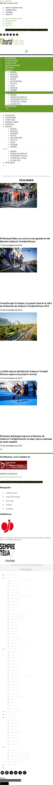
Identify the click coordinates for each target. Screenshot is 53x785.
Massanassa (16, 681)
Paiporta (14, 687)
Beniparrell (15, 666)
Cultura (13, 72)
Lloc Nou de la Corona (20, 675)
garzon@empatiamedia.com (11, 477)
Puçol (12, 634)
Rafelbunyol (15, 637)
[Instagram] (4, 35)
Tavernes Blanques (19, 642)
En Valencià (10, 106)
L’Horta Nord (11, 60)
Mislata (13, 684)
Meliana (14, 622)
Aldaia (13, 660)
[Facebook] (1, 35)
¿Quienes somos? (11, 10)
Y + (6, 92)
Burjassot (14, 598)
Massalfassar (16, 616)
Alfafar (13, 663)
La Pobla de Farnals (19, 613)
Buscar (7, 109)
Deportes (14, 75)
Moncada (14, 625)
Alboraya (14, 583)
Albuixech (15, 586)
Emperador (15, 604)
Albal (12, 654)
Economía (14, 77)
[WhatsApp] (17, 35)
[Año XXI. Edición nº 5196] (14, 8)
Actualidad (10, 58)
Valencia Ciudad (12, 65)
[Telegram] (11, 35)
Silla (12, 702)
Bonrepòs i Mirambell (20, 595)
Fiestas (13, 79)
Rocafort (14, 639)
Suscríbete (9, 12)
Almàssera (15, 592)
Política (13, 84)
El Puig (13, 601)
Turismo (13, 90)
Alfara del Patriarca (19, 589)
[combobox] (10, 780)
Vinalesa (14, 645)
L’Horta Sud (10, 63)
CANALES (9, 717)
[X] (14, 35)
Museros (14, 628)
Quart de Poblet (18, 696)
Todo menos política (18, 99)
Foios (12, 607)
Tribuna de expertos (18, 97)
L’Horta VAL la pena (19, 758)
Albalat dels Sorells (19, 580)
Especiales (9, 67)
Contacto (9, 14)
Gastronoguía (16, 81)
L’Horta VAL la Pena (18, 102)
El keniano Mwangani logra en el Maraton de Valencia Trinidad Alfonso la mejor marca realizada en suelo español (26, 439)
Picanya (14, 690)
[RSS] (7, 35)
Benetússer (15, 669)
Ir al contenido (5, 1)
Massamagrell (17, 619)
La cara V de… (15, 104)
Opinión (13, 95)
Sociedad (14, 88)
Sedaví (13, 699)
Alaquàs (14, 651)
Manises (14, 678)
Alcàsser (14, 657)
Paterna (14, 631)
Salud (12, 86)
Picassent (15, 693)
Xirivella (14, 708)
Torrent (13, 705)
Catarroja (14, 672)
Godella (13, 610)
